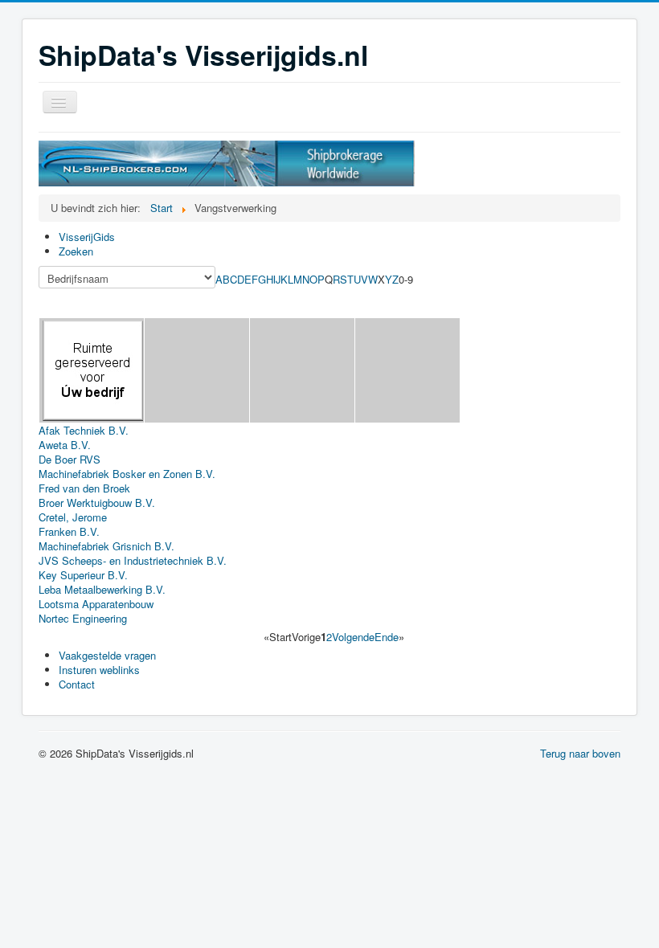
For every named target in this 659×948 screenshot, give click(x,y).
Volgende (353, 636)
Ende (387, 636)
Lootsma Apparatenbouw (96, 603)
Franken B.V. (69, 531)
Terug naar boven (580, 753)
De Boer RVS (69, 459)
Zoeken (76, 251)
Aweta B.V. (65, 444)
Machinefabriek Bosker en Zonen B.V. (127, 473)
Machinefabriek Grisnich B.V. (106, 546)
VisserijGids (87, 236)
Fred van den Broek (84, 488)
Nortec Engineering (83, 618)
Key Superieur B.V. (83, 574)
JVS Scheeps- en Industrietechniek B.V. (133, 560)
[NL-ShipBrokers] (227, 162)
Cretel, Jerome (73, 517)
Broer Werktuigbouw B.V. (97, 502)
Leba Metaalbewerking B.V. (102, 589)
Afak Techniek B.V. (84, 430)
